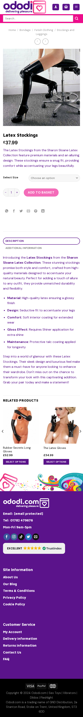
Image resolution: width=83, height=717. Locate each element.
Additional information (23, 248)
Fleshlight (46, 697)
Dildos (34, 697)
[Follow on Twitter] (28, 536)
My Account (12, 632)
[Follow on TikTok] (21, 536)
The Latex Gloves (55, 448)
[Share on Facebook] (14, 211)
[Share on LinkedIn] (43, 211)
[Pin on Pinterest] (35, 211)
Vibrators (69, 693)
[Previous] (3, 439)
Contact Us (12, 652)
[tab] (41, 241)
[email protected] (28, 513)
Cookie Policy (14, 604)
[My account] (55, 7)
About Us (10, 577)
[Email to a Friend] (28, 211)
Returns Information (19, 645)
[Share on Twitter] (21, 211)
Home (12, 30)
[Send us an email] (35, 536)
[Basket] (66, 7)
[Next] (80, 439)
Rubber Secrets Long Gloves (17, 449)
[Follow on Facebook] (6, 536)
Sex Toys (55, 693)
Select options (16, 461)
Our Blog (10, 584)
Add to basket (41, 192)
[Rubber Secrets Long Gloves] (21, 425)
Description (14, 241)
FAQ (6, 659)
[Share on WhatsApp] (6, 211)
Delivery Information (20, 638)
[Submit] (76, 18)
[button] (34, 548)
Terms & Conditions (19, 590)
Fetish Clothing (43, 30)
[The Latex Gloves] (62, 425)
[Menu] (76, 7)
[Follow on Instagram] (14, 536)
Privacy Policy (14, 597)
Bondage (25, 30)
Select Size (10, 177)
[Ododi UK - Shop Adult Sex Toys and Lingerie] (24, 7)
